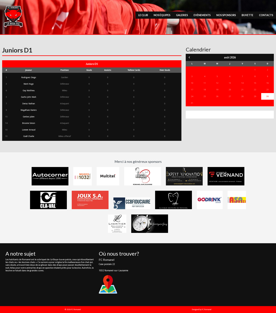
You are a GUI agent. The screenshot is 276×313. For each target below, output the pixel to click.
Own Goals (165, 70)
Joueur (28, 70)
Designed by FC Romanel (201, 310)
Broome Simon (28, 123)
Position (65, 70)
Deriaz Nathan (28, 103)
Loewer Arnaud (28, 130)
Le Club (143, 15)
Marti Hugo (29, 84)
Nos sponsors (226, 15)
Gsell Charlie (28, 136)
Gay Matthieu (29, 90)
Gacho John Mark (28, 97)
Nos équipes (162, 15)
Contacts (266, 15)
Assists (107, 70)
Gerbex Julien (28, 117)
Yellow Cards (134, 70)
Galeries (182, 15)
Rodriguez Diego (28, 77)
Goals (89, 70)
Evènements (202, 15)
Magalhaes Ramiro (29, 110)
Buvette (247, 15)
